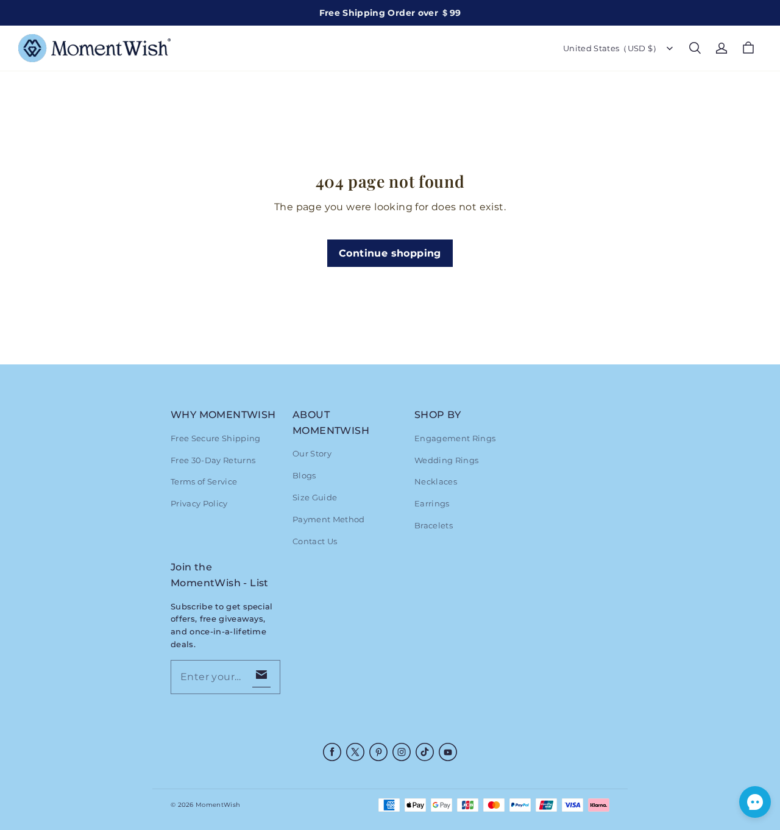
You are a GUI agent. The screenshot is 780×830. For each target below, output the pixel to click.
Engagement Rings (454, 438)
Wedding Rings (446, 460)
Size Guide (314, 497)
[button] (694, 48)
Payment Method (328, 519)
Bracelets (433, 525)
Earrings (432, 503)
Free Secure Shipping (216, 438)
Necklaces (435, 481)
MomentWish (218, 805)
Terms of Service (204, 481)
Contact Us (314, 541)
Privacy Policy (199, 503)
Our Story (312, 453)
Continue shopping (390, 253)
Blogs (304, 475)
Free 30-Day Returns (213, 460)
